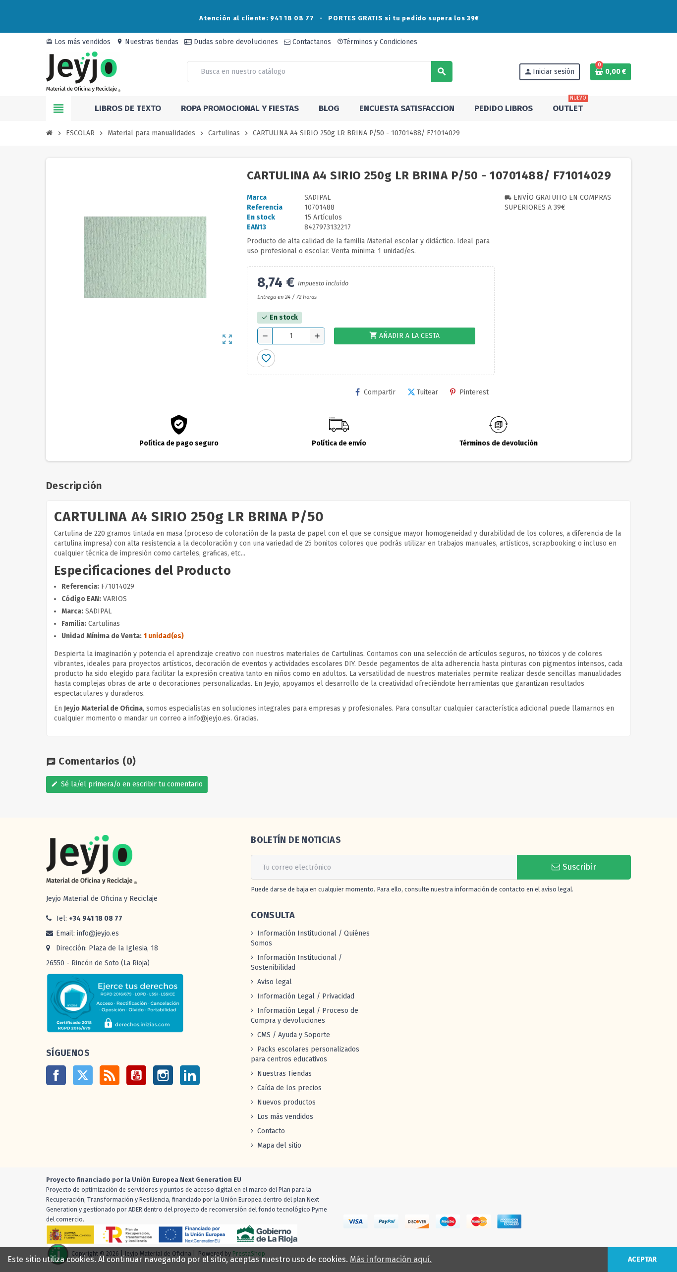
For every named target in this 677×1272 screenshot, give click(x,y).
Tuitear (427, 392)
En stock (261, 217)
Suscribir (578, 867)
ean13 (256, 227)
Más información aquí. (391, 1259)
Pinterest (474, 392)
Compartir (379, 392)
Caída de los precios (289, 1088)
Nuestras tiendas (147, 42)
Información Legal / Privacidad (305, 996)
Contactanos (310, 42)
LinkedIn (190, 1075)
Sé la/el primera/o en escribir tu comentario (127, 784)
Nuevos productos (286, 1102)
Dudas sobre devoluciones (235, 42)
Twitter (83, 1075)
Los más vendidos (78, 42)
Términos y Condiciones (377, 42)
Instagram (163, 1075)
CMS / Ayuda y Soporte (293, 1035)
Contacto (271, 1131)
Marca (257, 197)
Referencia (264, 207)
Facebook (56, 1075)
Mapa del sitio (279, 1145)
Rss (109, 1075)
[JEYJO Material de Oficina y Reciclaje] (83, 71)
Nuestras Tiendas (284, 1073)
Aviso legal (274, 982)
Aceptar (642, 1259)
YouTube (136, 1075)
